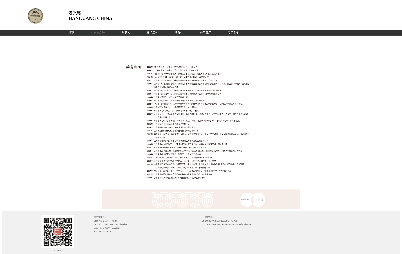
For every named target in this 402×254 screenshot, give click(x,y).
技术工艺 (152, 32)
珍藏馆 (179, 32)
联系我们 (233, 32)
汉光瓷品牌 (98, 32)
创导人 (126, 32)
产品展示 (205, 32)
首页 (71, 32)
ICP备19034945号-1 (58, 250)
